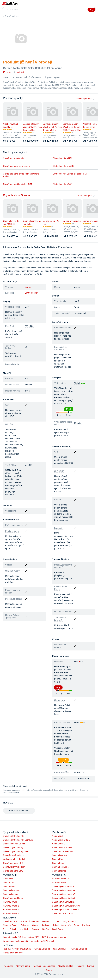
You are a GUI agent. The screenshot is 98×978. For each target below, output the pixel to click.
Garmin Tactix (9, 882)
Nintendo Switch (10, 925)
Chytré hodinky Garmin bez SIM (17, 184)
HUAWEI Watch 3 (11, 906)
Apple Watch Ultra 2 (61, 840)
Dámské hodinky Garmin (14, 844)
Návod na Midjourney (12, 953)
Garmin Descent (59, 855)
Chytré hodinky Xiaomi (62, 913)
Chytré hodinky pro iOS (63, 166)
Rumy (76, 925)
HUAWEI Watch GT (61, 882)
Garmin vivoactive (11, 890)
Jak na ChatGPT (60, 949)
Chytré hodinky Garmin (13, 158)
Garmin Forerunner (60, 867)
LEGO (57, 921)
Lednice (46, 925)
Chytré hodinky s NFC (63, 158)
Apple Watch (58, 836)
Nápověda (8, 966)
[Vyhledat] (91, 10)
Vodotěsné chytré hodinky (14, 859)
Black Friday (58, 929)
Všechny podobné (84, 99)
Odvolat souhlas (65, 966)
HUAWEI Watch (10, 902)
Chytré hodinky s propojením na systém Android (21, 175)
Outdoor (35, 929)
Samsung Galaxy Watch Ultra (65, 910)
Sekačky (13, 929)
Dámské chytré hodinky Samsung (18, 840)
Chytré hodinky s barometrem (16, 166)
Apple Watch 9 (58, 844)
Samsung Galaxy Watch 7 (63, 902)
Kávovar (35, 925)
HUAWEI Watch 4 (11, 910)
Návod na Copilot (42, 949)
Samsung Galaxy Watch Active (66, 906)
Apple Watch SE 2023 (62, 847)
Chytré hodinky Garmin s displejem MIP (70, 174)
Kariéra (49, 970)
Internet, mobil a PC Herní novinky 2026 (21, 937)
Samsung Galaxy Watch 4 (63, 890)
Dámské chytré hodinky (13, 836)
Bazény (45, 929)
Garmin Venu (9, 886)
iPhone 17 (47, 921)
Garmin (28, 287)
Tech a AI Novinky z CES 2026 (17, 949)
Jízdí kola (24, 929)
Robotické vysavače (62, 925)
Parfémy (86, 925)
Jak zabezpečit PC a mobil (43, 941)
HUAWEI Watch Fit (60, 879)
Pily (5, 929)
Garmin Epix (57, 859)
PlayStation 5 (69, 921)
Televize (25, 925)
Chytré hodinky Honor (13, 898)
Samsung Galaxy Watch (63, 886)
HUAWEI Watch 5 (11, 913)
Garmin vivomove (11, 894)
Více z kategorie (85, 196)
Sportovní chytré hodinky (14, 867)
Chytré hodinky (12, 16)
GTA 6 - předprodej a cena (54, 937)
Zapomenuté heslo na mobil (15, 941)
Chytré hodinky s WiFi (62, 184)
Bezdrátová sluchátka (29, 921)
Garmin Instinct (59, 871)
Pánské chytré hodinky (13, 855)
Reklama (80, 966)
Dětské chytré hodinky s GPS (16, 851)
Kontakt (90, 966)
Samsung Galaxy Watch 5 (63, 894)
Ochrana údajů (23, 966)
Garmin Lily (8, 879)
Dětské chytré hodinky (13, 847)
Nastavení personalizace (44, 966)
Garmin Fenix (58, 863)
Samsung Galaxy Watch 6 (63, 898)
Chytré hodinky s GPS (13, 871)
